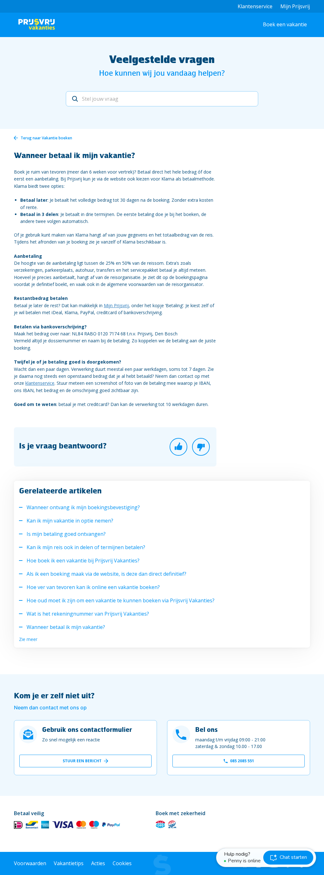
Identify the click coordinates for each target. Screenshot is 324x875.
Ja (178, 447)
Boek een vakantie (285, 24)
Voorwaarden (30, 863)
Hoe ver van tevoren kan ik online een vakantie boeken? (93, 587)
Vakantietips (69, 863)
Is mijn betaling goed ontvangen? (66, 533)
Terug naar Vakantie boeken (46, 138)
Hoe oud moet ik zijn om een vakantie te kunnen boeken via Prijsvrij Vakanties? (121, 600)
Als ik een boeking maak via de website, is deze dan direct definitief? (106, 573)
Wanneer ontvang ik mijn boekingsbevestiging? (83, 507)
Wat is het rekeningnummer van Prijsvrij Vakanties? (88, 613)
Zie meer (28, 639)
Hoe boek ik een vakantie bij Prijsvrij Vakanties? (83, 560)
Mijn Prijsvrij (295, 6)
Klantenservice (255, 6)
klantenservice (39, 383)
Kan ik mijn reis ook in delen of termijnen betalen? (86, 547)
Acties (98, 863)
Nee (201, 447)
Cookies (122, 863)
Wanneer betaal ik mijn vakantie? (66, 627)
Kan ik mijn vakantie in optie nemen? (70, 520)
